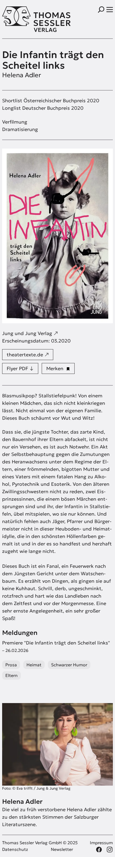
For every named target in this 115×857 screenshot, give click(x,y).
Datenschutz (15, 849)
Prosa (11, 664)
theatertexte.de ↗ (28, 355)
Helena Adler (21, 75)
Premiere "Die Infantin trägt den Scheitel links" (56, 646)
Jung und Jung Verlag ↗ (30, 333)
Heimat (33, 664)
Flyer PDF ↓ (20, 368)
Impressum (101, 842)
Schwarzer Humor (69, 664)
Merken (56, 368)
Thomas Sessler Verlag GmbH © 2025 (40, 842)
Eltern (11, 675)
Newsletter (62, 849)
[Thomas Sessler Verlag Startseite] (29, 19)
